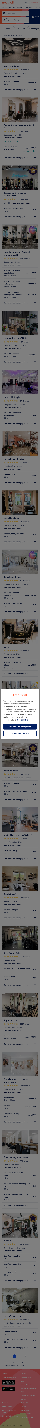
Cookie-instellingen (20, 733)
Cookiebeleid (22, 720)
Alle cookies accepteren (20, 727)
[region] (20, 714)
